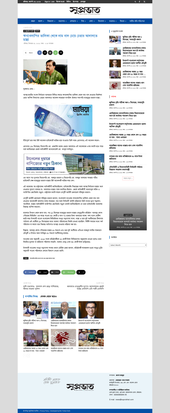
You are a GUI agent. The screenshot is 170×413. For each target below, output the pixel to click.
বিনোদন (101, 21)
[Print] (50, 52)
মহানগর (62, 21)
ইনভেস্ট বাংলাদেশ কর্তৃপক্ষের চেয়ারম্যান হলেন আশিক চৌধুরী (135, 61)
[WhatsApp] (55, 52)
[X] (144, 1)
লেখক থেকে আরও (48, 296)
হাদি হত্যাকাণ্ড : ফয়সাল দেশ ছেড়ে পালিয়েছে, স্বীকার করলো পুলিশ (41, 287)
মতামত (112, 21)
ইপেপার (75, 2)
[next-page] (28, 355)
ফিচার (122, 21)
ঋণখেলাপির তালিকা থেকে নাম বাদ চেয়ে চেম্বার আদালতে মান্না (42, 258)
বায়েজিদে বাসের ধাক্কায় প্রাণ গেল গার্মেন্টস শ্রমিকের (133, 84)
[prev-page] (24, 355)
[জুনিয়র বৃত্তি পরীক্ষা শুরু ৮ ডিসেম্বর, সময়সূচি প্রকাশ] (35, 310)
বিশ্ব (82, 21)
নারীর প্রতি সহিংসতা (137, 21)
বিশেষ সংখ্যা (60, 2)
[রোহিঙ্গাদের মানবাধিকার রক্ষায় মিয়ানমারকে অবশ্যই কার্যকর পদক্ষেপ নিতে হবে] (63, 310)
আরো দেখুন (127, 178)
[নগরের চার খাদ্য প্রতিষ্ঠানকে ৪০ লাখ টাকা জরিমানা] (91, 337)
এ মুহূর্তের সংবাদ (29, 31)
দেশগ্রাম (73, 21)
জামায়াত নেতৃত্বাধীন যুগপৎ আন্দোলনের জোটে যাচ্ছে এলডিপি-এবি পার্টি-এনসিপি (85, 287)
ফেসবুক (82, 2)
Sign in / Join (49, 2)
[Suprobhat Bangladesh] (85, 11)
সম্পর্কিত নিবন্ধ (31, 296)
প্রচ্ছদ (33, 21)
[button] (135, 1)
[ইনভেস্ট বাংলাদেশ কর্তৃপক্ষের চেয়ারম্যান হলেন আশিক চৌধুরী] (91, 310)
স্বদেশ (40, 21)
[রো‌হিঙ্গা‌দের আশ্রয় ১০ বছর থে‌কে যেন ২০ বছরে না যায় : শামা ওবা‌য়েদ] (35, 337)
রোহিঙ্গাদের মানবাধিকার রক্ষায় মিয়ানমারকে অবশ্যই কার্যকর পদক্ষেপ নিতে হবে (63, 323)
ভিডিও (69, 2)
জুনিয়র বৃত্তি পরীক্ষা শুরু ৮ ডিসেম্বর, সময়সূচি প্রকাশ (132, 38)
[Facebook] (139, 1)
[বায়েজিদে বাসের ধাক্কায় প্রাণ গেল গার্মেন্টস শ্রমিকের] (63, 337)
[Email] (45, 52)
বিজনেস (50, 21)
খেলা (91, 21)
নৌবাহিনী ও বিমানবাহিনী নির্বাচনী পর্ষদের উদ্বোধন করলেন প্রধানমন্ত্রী (125, 168)
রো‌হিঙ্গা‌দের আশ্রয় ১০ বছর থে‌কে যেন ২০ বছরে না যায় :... (134, 72)
